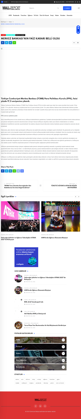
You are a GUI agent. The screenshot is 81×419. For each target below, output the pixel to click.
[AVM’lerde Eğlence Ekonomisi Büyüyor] (18, 290)
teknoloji (46, 383)
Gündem (62, 15)
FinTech (36, 15)
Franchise (23, 15)
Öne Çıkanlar (10, 234)
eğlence (45, 379)
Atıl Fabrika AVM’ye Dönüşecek (35, 313)
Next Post (72, 183)
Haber (57, 15)
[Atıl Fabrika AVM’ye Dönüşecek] (18, 314)
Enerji (52, 15)
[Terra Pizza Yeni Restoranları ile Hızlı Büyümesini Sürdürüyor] (18, 325)
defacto (28, 379)
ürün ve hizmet (60, 383)
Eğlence (30, 15)
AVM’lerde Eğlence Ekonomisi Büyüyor (19, 1)
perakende (38, 383)
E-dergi (67, 8)
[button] (75, 196)
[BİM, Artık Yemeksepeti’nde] (18, 302)
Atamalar (69, 15)
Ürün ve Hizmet (44, 15)
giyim (58, 379)
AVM (10, 15)
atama (17, 379)
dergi (33, 379)
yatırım (52, 383)
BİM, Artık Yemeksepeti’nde (33, 302)
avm (22, 379)
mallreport (24, 383)
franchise (52, 379)
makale (17, 383)
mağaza (31, 383)
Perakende (16, 15)
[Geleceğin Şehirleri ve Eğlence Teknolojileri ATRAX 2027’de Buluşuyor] (18, 278)
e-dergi (39, 379)
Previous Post (10, 183)
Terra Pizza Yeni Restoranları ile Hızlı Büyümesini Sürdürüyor (45, 325)
